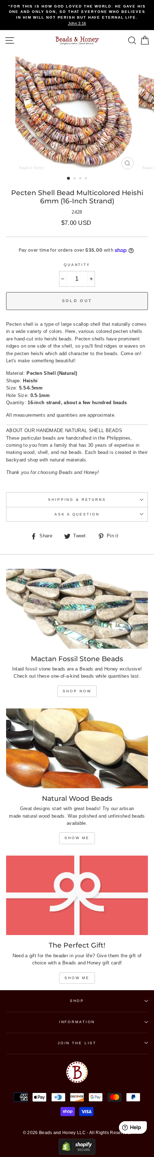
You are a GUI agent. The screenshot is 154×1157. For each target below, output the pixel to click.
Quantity (77, 265)
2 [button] (75, 179)
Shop (77, 1001)
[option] (77, 15)
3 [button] (81, 179)
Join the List (77, 1043)
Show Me (77, 838)
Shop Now (77, 691)
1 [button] (69, 178)
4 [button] (86, 179)
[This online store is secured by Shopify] (77, 1153)
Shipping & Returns (77, 500)
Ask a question (76, 514)
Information (77, 1022)
